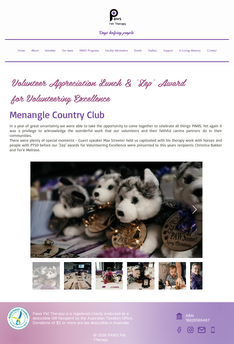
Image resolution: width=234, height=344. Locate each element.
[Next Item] (194, 209)
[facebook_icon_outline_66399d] (179, 329)
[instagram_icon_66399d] (190, 329)
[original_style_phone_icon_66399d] (212, 329)
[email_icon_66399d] (201, 329)
